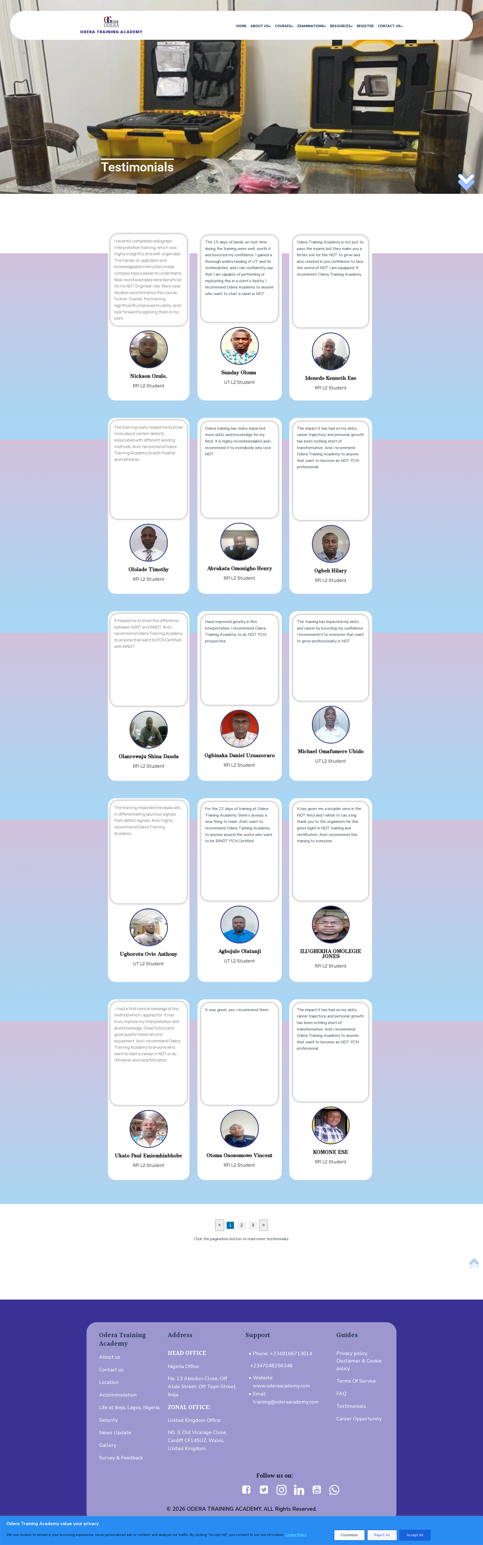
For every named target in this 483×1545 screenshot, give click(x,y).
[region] (241, 1530)
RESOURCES (340, 26)
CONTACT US (389, 26)
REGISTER (365, 26)
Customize (349, 1535)
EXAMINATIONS (310, 26)
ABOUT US (260, 26)
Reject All (382, 1535)
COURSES (283, 26)
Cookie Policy (296, 1534)
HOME (241, 26)
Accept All (415, 1535)
